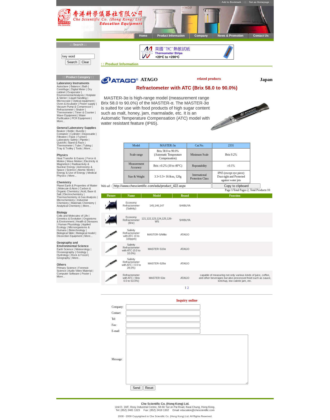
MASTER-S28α (157, 263)
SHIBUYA (184, 205)
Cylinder (75, 133)
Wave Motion (74, 161)
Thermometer (65, 112)
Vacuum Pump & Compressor (74, 106)
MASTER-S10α (157, 249)
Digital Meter (78, 89)
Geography (63, 257)
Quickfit (61, 142)
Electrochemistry (73, 194)
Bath (84, 86)
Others (61, 264)
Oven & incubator (67, 103)
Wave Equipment (67, 115)
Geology (81, 252)
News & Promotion (230, 35)
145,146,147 (157, 205)
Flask (72, 136)
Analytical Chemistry (69, 205)
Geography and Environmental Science (73, 244)
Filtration (62, 136)
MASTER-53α (157, 277)
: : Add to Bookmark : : (232, 2)
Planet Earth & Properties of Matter (77, 185)
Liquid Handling (78, 97)
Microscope (64, 100)
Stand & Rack (76, 142)
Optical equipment (83, 100)
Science (71, 169)
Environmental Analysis (70, 95)
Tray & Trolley (65, 148)
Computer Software (68, 273)
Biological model (85, 233)
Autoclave (62, 86)
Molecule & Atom (68, 188)
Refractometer (65, 109)
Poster (85, 273)
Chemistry (64, 182)
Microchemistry (66, 200)
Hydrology (63, 255)
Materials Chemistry (82, 202)
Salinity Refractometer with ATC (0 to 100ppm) (131, 234)
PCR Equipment (81, 118)
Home (143, 35)
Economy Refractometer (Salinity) (131, 205)
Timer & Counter (84, 112)
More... (61, 121)
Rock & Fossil (79, 255)
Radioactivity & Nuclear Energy (73, 165)
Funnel (82, 136)
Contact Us (261, 35)
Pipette (84, 139)
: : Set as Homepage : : (259, 2)
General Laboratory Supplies (76, 128)
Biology (62, 212)
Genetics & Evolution (69, 218)
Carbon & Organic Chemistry (74, 190)
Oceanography (65, 252)
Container (62, 133)
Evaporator (73, 92)
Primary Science (66, 267)
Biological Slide (65, 233)
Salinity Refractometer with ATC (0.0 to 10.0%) (131, 249)
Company (201, 35)
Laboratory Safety (67, 139)
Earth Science (65, 249)
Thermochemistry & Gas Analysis (76, 197)
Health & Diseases (87, 221)
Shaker (80, 109)
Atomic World (85, 169)
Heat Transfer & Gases (70, 158)
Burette (80, 131)
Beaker (61, 131)
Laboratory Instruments (73, 83)
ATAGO (184, 234)
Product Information (171, 35)
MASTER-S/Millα (156, 234)
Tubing (87, 145)
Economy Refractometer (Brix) (131, 220)
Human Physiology (69, 224)
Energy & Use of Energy (71, 172)
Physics (62, 155)
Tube (78, 145)
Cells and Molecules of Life (72, 215)
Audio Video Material (80, 270)
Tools (79, 148)
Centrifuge (63, 89)
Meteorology (82, 249)
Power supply (87, 103)
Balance (75, 86)
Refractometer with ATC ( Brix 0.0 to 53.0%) (131, 278)
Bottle (70, 131)
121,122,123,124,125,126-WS (157, 220)
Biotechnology (77, 230)
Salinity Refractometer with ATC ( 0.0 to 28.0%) (131, 263)
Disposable (88, 133)
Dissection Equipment (69, 235)
